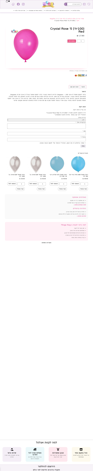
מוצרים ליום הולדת (51, 10)
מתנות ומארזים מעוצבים (35, 10)
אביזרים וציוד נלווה (20, 10)
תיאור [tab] (83, 87)
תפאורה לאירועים (64, 10)
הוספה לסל (72, 41)
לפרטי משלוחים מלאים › (80, 205)
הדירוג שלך (82, 117)
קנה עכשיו (83, 189)
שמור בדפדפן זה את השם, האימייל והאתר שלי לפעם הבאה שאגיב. (61, 143)
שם (84, 131)
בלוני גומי (63, 18)
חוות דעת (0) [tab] (74, 87)
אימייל (83, 137)
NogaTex (52, 18)
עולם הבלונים (76, 10)
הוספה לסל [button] (75, 184)
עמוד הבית (80, 18)
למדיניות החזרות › (81, 216)
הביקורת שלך (80, 122)
